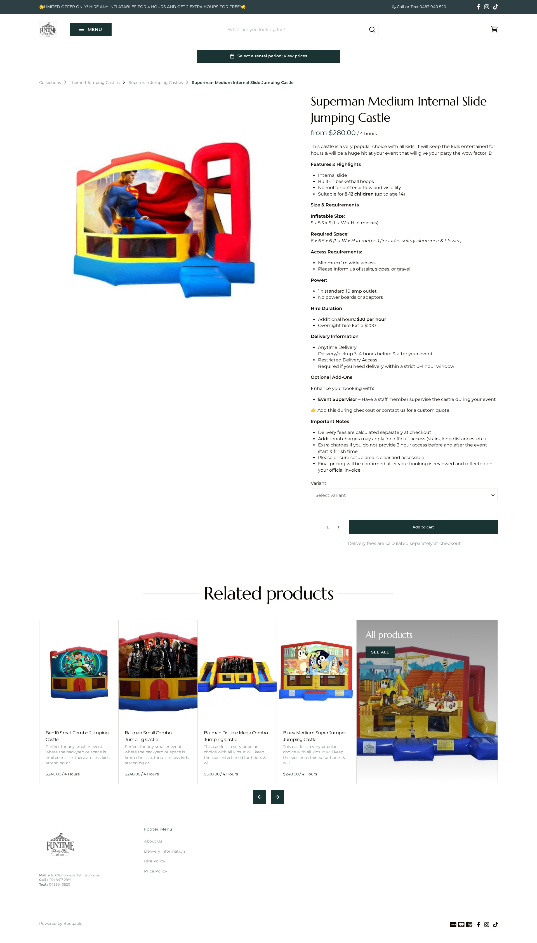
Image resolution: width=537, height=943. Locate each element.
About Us (153, 841)
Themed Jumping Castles (95, 82)
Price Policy (155, 871)
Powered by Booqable (60, 923)
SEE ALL (380, 652)
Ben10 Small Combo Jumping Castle (77, 736)
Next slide (277, 797)
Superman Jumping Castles (156, 82)
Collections (50, 82)
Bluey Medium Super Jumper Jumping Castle (314, 736)
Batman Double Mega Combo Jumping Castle (236, 736)
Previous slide (259, 797)
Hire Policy (154, 861)
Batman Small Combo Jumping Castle (148, 736)
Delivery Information (164, 851)
